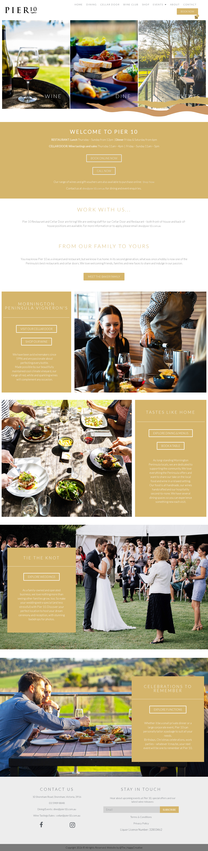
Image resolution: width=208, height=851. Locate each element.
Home (79, 4)
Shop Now (148, 181)
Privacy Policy (141, 823)
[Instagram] (72, 825)
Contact (190, 4)
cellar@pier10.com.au (68, 815)
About (175, 4)
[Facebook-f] (41, 824)
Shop (145, 4)
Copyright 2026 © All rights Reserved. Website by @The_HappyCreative (104, 847)
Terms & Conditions (141, 816)
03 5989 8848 (57, 802)
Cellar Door (110, 4)
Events (158, 4)
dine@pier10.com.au (93, 188)
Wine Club (130, 4)
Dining (91, 4)
